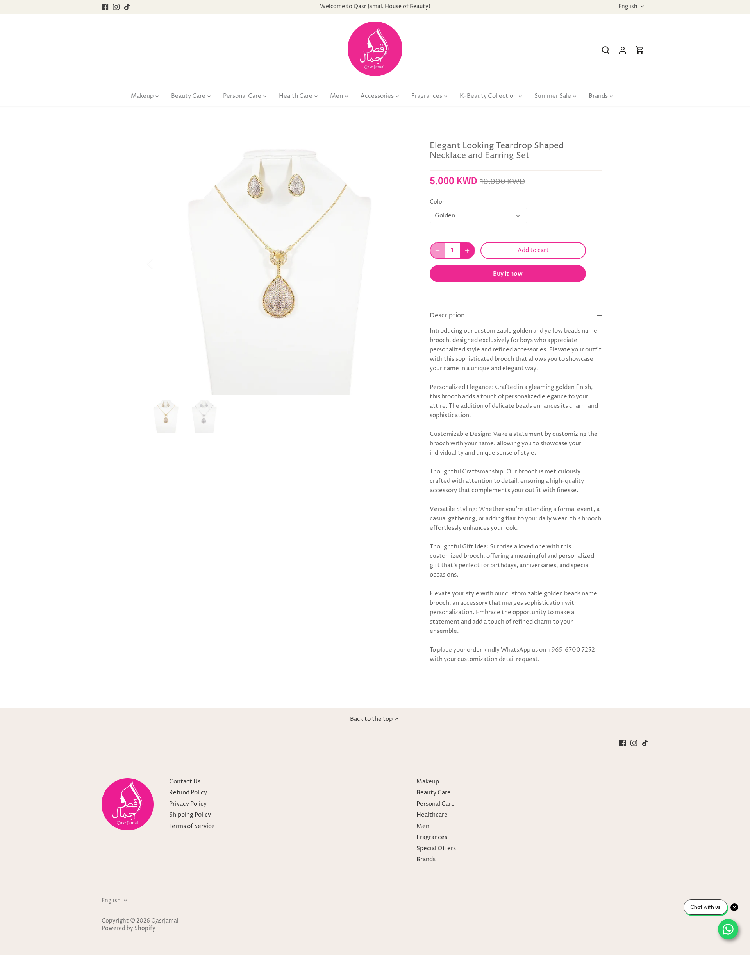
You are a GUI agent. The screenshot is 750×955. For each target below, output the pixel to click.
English (628, 7)
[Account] (622, 50)
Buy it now (508, 274)
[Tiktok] (127, 7)
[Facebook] (105, 7)
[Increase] (467, 250)
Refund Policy (188, 792)
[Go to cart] (640, 50)
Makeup (427, 782)
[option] (279, 263)
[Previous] (160, 263)
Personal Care (435, 804)
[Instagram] (116, 7)
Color (437, 202)
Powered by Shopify (128, 928)
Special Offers (436, 848)
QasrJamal (165, 921)
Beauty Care (433, 792)
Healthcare (432, 815)
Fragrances (431, 837)
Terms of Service (192, 826)
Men (422, 826)
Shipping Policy (190, 815)
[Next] (399, 263)
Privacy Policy (188, 804)
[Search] (605, 50)
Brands (426, 859)
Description (447, 316)
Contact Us (184, 782)
